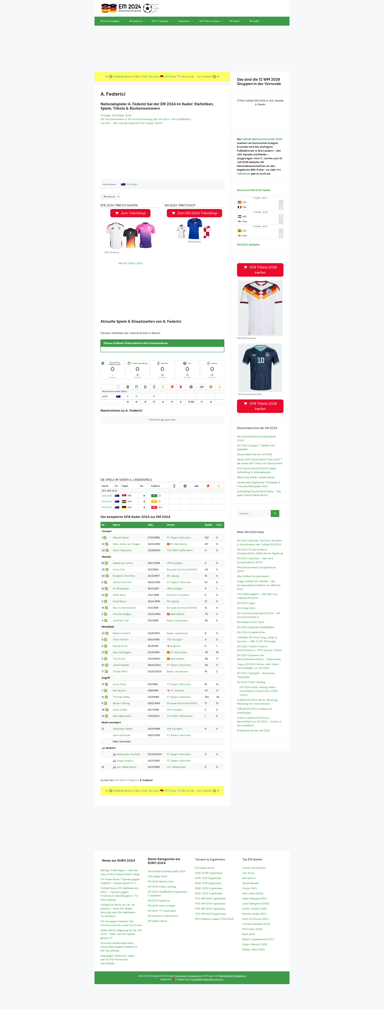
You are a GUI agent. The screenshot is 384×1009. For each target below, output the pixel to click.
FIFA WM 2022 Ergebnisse (210, 913)
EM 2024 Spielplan (109, 21)
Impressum (181, 976)
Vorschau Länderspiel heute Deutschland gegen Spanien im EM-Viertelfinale (118, 946)
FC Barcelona (179, 544)
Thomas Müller (121, 697)
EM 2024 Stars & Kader (161, 905)
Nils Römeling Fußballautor (232, 976)
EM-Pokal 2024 (246, 608)
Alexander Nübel (122, 728)
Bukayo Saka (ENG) (253, 949)
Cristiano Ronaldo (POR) (256, 924)
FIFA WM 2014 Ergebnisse (210, 903)
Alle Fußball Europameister (253, 576)
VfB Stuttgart (175, 563)
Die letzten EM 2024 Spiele (253, 190)
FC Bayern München (179, 537)
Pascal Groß (120, 646)
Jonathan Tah (121, 620)
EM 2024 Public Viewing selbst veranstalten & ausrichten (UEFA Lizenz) (259, 691)
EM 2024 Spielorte (159, 900)
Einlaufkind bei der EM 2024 (253, 730)
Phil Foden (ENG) (252, 929)
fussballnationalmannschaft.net (207, 979)
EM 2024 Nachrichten (161, 881)
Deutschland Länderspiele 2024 (166, 871)
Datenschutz (195, 976)
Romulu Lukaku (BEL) (254, 913)
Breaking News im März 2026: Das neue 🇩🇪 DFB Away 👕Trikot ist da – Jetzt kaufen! (163, 76)
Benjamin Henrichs (124, 575)
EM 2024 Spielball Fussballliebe (255, 627)
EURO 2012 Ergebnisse (208, 878)
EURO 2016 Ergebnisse (208, 883)
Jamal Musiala (121, 665)
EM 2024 (120, 780)
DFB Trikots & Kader (209, 21)
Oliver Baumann (122, 550)
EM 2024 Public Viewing (251, 682)
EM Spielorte (135, 21)
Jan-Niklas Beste (126, 767)
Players (132, 780)
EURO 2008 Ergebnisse (208, 873)
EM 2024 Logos (246, 603)
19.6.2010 (107, 501)
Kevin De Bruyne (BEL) (255, 919)
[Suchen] (275, 513)
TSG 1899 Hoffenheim (180, 550)
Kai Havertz (119, 690)
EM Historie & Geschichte (163, 916)
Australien (132, 184)
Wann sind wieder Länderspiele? (256, 477)
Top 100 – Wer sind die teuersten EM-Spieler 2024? (131, 123)
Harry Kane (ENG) (252, 893)
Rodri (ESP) (248, 934)
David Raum (120, 601)
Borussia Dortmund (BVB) (182, 569)
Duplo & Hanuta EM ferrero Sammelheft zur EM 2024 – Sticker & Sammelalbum (259, 721)
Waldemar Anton (123, 563)
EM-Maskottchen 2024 (250, 622)
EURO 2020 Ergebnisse (208, 888)
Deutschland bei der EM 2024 (254, 454)
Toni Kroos (119, 658)
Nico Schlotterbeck (124, 607)
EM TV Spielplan (160, 21)
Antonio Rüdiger (122, 614)
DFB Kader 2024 (157, 876)
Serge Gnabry (125, 760)
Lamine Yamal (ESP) (254, 868)
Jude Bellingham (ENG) (255, 903)
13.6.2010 (107, 507)
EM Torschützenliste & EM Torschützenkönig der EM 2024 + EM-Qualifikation (145, 119)
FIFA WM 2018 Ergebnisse (210, 908)
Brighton (176, 646)
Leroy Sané (119, 684)
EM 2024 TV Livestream (162, 910)
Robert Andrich (122, 633)
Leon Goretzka (121, 735)
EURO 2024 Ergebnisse (208, 893)
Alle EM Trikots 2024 (130, 263)
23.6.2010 (107, 495)
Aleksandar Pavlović (128, 754)
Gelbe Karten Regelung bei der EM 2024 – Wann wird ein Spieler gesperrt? (120, 934)
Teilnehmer (183, 21)
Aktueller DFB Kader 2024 (115, 115)
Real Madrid (177, 614)
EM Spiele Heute (157, 921)
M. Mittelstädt (121, 588)
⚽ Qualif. (254, 21)
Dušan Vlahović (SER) (254, 944)
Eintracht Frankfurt (178, 595)
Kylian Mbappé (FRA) (254, 898)
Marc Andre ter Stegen (126, 544)
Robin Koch (119, 595)
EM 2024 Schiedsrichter (251, 632)
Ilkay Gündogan (122, 652)
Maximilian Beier (122, 716)
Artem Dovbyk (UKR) (254, 908)
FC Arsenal (177, 690)
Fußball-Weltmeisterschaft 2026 (262, 139)
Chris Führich (120, 639)
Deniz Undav (120, 709)
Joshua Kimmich (122, 582)
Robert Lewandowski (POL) (258, 939)
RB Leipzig (173, 575)
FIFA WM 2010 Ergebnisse (210, 898)
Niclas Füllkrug (121, 703)
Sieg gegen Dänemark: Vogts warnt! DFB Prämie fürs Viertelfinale (117, 959)
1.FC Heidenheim (176, 767)
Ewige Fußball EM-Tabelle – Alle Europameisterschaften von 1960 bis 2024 (258, 585)
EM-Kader (235, 21)
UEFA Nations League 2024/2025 (214, 919)
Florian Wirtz (120, 671)
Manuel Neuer (121, 537)
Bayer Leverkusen (177, 620)
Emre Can (119, 569)
